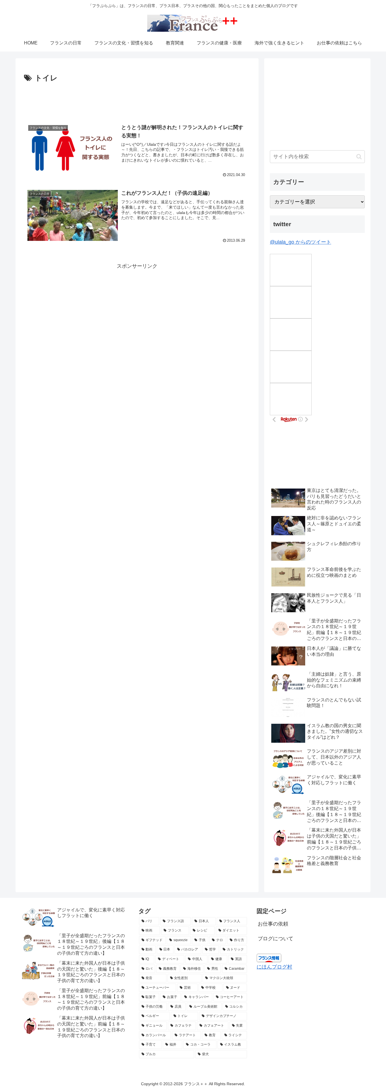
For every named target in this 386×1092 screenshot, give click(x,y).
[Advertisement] (137, 100)
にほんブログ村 (274, 967)
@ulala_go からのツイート (300, 242)
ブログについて (275, 938)
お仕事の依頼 (273, 924)
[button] (359, 156)
